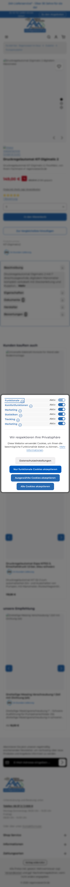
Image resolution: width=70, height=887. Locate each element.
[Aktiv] (61, 400)
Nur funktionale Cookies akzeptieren (35, 469)
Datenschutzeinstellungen (35, 460)
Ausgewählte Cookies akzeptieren (35, 477)
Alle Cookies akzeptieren (35, 486)
